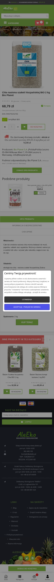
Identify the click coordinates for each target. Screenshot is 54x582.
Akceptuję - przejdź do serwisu (27, 307)
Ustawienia (27, 299)
